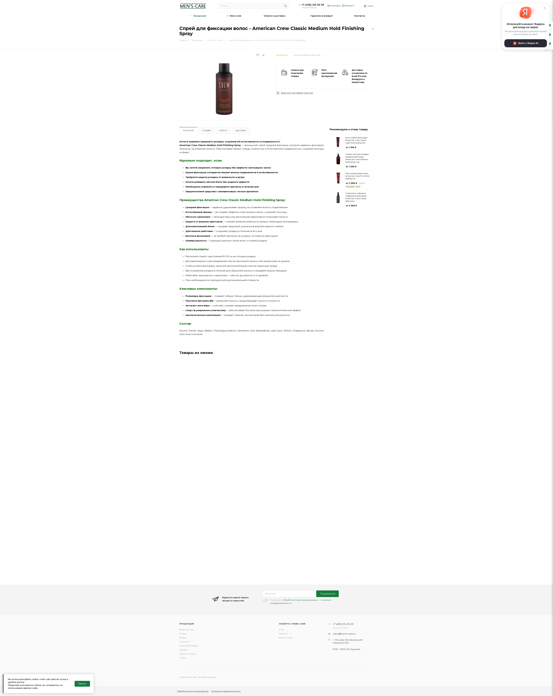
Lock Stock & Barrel (188, 646)
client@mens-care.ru (344, 633)
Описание (188, 131)
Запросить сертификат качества (297, 93)
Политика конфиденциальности (226, 691)
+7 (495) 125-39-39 (312, 4)
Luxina (182, 658)
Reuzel (182, 637)
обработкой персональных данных (300, 600)
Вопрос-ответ (286, 637)
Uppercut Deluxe (187, 654)
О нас (281, 629)
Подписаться (327, 593)
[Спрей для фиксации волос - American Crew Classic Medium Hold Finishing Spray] (225, 88)
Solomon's (184, 641)
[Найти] (285, 6)
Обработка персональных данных (192, 691)
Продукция (186, 624)
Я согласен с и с (300, 601)
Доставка (241, 131)
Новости (283, 633)
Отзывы (206, 131)
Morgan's (183, 650)
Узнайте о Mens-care (292, 624)
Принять (82, 683)
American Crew (186, 629)
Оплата (223, 131)
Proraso (183, 633)
